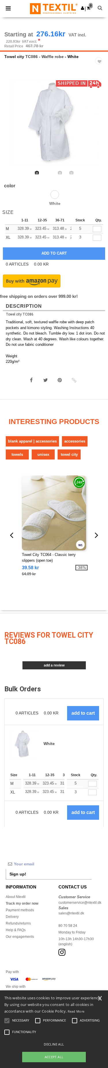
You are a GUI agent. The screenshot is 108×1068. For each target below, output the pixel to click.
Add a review (54, 665)
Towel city (14, 56)
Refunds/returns (18, 923)
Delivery (12, 917)
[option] (54, 122)
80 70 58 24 (67, 926)
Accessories (74, 441)
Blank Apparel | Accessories (32, 441)
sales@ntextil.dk (71, 913)
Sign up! (18, 874)
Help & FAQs (16, 930)
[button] (82, 8)
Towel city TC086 (19, 314)
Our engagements (20, 937)
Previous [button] (12, 126)
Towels (17, 454)
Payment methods (20, 910)
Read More (76, 1011)
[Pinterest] (59, 380)
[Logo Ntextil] (53, 8)
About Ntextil (16, 897)
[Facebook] (31, 380)
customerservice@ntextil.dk (79, 903)
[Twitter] (45, 380)
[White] (54, 194)
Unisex (43, 454)
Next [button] (99, 126)
